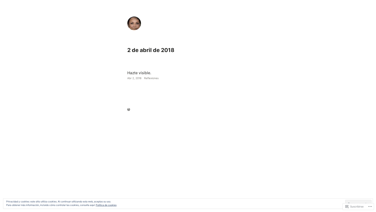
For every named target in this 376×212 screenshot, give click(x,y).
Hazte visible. (139, 72)
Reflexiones (151, 78)
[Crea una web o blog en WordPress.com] (128, 109)
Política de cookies (106, 205)
